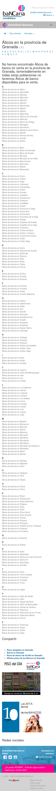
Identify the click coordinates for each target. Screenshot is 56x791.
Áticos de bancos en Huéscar (14, 342)
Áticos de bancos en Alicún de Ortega (18, 121)
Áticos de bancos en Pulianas (14, 528)
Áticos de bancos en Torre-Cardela (17, 574)
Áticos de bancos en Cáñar (13, 189)
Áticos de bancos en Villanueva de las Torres (21, 612)
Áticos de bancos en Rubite (14, 544)
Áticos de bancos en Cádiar (14, 178)
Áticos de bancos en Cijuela (14, 219)
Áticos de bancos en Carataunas (16, 197)
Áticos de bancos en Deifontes (15, 253)
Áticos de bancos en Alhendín (15, 119)
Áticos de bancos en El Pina (14, 273)
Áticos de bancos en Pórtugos (15, 523)
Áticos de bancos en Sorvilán (14, 565)
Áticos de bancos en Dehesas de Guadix (19, 250)
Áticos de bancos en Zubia (13, 630)
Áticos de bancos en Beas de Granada (18, 150)
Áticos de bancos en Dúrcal (14, 267)
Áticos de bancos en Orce (13, 475)
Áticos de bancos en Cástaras (15, 200)
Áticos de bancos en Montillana (15, 443)
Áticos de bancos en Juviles (14, 380)
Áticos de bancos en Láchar (14, 390)
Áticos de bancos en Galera (14, 300)
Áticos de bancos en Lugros (14, 412)
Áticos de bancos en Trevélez (14, 580)
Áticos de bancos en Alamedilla (15, 92)
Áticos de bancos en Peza (13, 506)
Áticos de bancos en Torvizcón (15, 577)
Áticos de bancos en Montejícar (15, 440)
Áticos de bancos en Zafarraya (15, 624)
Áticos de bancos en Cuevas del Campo (19, 235)
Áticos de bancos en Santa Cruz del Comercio (22, 557)
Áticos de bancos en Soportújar (15, 562)
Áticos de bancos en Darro (13, 248)
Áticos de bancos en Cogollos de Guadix (19, 222)
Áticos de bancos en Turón (13, 582)
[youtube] (15, 757)
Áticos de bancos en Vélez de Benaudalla (20, 604)
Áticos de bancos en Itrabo (13, 360)
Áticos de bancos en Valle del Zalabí (17, 596)
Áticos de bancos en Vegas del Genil (17, 601)
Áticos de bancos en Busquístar (15, 169)
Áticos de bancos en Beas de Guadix (18, 153)
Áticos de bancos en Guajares (15, 322)
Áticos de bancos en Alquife (14, 132)
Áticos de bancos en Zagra (13, 627)
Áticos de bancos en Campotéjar (16, 187)
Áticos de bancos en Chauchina (15, 211)
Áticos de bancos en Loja (13, 409)
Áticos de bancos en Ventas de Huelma (19, 607)
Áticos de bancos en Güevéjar (15, 330)
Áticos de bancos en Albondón (15, 97)
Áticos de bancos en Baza (13, 147)
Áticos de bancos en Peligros (14, 504)
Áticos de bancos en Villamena (15, 609)
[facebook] (5, 757)
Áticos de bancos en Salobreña (15, 554)
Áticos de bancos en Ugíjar (13, 589)
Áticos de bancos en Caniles (14, 192)
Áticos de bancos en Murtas (14, 454)
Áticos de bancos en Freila (13, 291)
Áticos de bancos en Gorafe (14, 311)
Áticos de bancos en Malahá (14, 421)
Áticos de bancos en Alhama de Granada (19, 116)
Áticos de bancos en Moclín (14, 429)
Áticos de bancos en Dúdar (13, 264)
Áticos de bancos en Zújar (13, 632)
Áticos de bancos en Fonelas (14, 288)
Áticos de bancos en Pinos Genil (16, 512)
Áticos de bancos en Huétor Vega (16, 351)
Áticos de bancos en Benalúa (14, 155)
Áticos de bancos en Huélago (14, 337)
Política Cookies (37, 788)
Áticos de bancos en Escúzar (14, 279)
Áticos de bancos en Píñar (13, 509)
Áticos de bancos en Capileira (15, 195)
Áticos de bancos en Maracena (15, 424)
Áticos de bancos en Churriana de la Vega (20, 216)
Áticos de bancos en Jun (12, 378)
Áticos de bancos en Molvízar (14, 432)
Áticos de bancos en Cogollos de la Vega (19, 225)
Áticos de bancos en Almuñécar (15, 127)
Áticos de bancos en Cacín (13, 176)
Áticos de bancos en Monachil (15, 435)
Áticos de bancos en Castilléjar (15, 203)
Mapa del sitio (36, 780)
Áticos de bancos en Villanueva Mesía (18, 615)
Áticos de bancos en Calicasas (15, 184)
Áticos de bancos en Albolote (14, 94)
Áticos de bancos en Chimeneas (16, 214)
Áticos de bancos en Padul (13, 496)
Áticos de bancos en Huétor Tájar (16, 348)
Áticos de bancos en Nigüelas (14, 463)
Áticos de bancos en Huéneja (14, 340)
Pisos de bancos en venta (43, 7)
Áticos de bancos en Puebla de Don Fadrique (21, 525)
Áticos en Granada (15, 652)
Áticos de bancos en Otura (13, 489)
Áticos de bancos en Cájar (13, 181)
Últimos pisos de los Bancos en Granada (26, 658)
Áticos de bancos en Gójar (13, 306)
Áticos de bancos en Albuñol (14, 103)
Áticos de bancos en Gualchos (15, 325)
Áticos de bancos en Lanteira (14, 395)
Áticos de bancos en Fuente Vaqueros (18, 294)
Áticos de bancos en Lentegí (14, 403)
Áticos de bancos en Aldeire (14, 108)
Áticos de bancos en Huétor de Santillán (19, 345)
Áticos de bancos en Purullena (15, 531)
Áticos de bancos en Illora (13, 357)
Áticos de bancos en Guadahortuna (17, 317)
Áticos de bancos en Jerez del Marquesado (20, 372)
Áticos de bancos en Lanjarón (15, 393)
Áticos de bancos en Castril (13, 206)
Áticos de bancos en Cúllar (13, 238)
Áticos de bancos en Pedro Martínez (17, 501)
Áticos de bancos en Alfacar (14, 111)
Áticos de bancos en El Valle (14, 276)
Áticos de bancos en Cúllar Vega (16, 241)
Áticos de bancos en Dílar (13, 258)
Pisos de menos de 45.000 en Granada (24, 655)
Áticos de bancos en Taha (13, 571)
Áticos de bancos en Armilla (14, 138)
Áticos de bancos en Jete (13, 375)
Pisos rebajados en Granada (20, 650)
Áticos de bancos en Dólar (13, 261)
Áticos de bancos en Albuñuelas (15, 105)
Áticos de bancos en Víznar (14, 618)
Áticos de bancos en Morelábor (15, 448)
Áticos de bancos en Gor (12, 309)
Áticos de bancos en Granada (15, 314)
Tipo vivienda (15, 33)
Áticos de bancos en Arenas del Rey (17, 135)
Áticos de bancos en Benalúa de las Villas (20, 158)
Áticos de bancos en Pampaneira (16, 498)
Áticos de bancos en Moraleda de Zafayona (21, 445)
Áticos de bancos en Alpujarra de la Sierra (20, 130)
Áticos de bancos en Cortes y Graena (18, 233)
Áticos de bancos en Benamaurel (16, 161)
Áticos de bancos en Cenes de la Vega (18, 208)
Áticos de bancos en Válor (13, 599)
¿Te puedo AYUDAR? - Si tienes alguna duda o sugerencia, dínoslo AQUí (25, 768)
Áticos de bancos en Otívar (13, 486)
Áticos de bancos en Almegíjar (15, 124)
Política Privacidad (38, 785)
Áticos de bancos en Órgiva (14, 479)
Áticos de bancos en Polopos (14, 520)
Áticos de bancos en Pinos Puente (16, 515)
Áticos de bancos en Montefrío (15, 437)
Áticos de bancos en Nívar (13, 466)
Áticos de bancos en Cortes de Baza (17, 230)
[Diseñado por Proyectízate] (14, 780)
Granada (28, 33)
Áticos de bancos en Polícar (14, 517)
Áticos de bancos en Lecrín (13, 401)
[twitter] (10, 757)
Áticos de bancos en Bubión (14, 166)
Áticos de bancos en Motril (13, 451)
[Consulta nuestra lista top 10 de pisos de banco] (28, 719)
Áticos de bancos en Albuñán (14, 100)
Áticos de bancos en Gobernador (16, 303)
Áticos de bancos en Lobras (14, 406)
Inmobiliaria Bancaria (20, 25)
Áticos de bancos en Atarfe (13, 140)
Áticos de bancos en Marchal (14, 426)
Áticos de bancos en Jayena (14, 370)
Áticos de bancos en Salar (13, 551)
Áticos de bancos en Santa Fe (15, 559)
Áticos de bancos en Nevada (14, 460)
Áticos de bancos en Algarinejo (15, 113)
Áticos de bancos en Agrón (13, 89)
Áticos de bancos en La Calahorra (16, 387)
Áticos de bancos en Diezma (14, 256)
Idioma (49, 15)
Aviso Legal (35, 783)
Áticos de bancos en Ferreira (14, 285)
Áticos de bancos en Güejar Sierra (17, 328)
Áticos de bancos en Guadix (14, 319)
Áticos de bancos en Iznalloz (14, 363)
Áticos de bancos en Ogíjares (14, 473)
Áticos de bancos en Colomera (15, 227)
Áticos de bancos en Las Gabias (16, 398)
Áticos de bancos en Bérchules (15, 164)
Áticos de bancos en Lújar (13, 414)
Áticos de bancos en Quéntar (14, 538)
